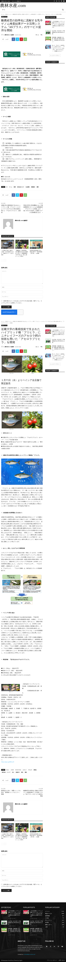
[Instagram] (57, 1)
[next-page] (5, 260)
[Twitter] (59, 1)
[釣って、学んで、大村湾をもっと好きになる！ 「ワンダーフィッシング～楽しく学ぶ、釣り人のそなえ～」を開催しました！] (48, 47)
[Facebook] (54, 1)
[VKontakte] (62, 946)
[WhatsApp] (25, 39)
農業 (38, 187)
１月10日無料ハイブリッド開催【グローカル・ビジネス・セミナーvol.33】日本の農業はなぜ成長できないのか (58, 24)
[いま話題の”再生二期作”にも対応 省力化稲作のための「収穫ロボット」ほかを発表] (7, 244)
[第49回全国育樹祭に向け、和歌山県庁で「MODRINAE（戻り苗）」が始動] (36, 244)
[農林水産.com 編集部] (2, 35)
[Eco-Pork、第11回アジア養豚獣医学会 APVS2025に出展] (48, 32)
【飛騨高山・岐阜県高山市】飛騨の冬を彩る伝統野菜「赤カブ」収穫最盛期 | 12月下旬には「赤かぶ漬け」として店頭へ (21, 253)
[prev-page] (2, 260)
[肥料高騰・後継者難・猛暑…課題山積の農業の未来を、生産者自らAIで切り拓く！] (48, 39)
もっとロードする (54, 55)
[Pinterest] (21, 39)
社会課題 (27, 187)
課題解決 (33, 187)
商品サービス (8, 14)
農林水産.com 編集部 (9, 34)
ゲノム (10, 187)
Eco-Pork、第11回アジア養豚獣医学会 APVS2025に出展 (58, 32)
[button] (63, 10)
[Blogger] (46, 946)
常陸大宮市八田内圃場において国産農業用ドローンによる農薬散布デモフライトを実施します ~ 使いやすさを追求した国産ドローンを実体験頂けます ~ (33, 209)
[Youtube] (64, 1)
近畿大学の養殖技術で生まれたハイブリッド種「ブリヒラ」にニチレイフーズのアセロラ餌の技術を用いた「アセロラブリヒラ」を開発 (11, 209)
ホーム (2, 14)
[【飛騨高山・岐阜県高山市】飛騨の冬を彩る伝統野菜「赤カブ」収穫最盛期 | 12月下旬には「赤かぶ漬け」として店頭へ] (21, 244)
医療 (15, 187)
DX (6, 187)
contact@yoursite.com (29, 954)
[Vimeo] (61, 1)
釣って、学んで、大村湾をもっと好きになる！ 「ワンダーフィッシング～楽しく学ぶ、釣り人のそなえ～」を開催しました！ (58, 48)
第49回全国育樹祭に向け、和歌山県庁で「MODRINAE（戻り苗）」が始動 (36, 252)
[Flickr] (54, 946)
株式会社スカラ (20, 187)
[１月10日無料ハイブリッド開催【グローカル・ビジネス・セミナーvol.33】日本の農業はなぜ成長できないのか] (48, 23)
